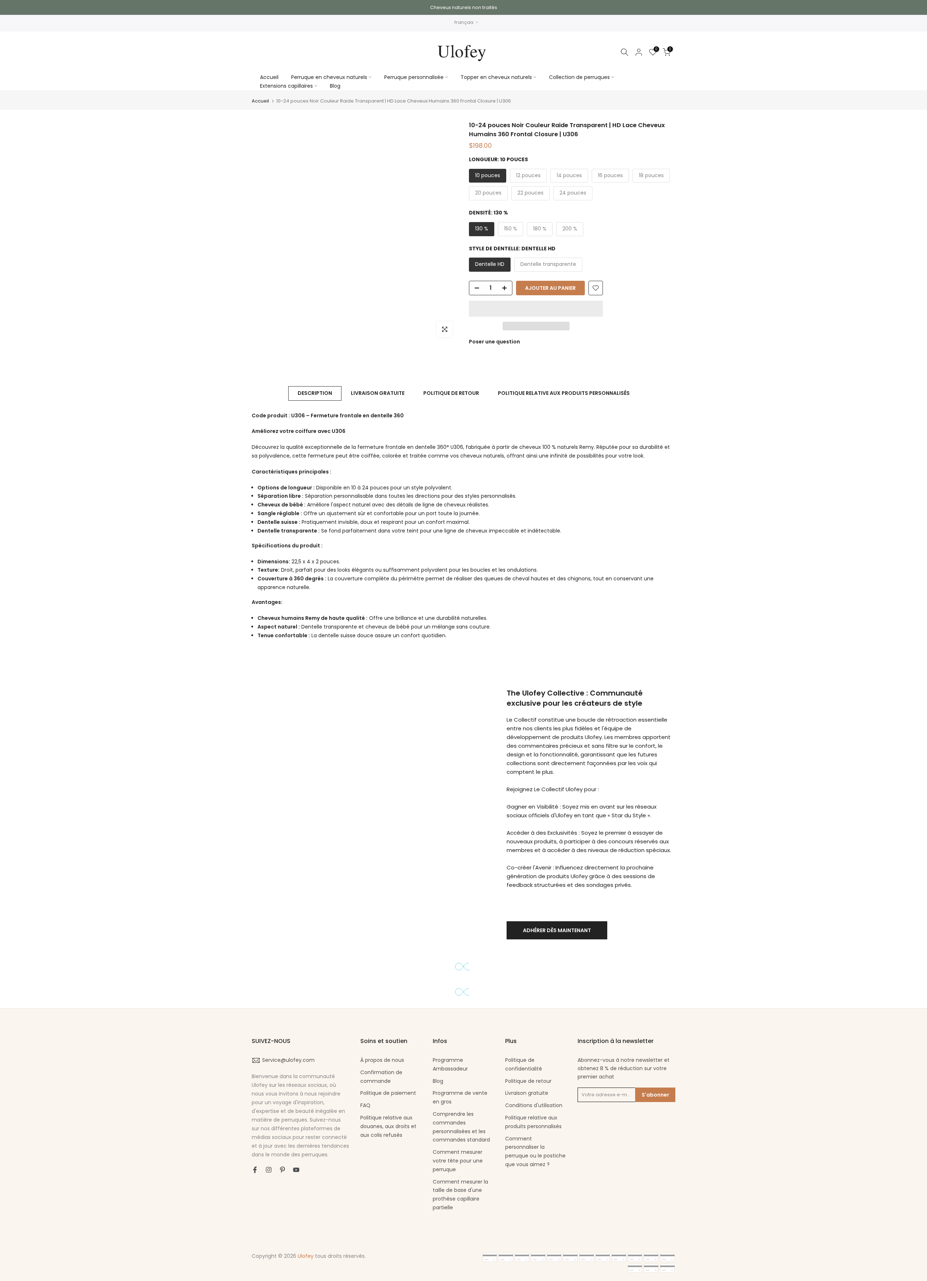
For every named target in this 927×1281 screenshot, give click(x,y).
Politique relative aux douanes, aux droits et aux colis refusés (388, 1126)
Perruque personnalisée (414, 77)
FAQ (365, 1105)
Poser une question (494, 341)
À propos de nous (382, 1060)
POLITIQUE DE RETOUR (451, 393)
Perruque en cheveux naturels (329, 77)
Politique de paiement (388, 1093)
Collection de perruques (579, 77)
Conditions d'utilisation (533, 1105)
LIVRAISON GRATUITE (377, 393)
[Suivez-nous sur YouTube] (296, 1169)
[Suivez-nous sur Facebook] (255, 1169)
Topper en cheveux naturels (496, 77)
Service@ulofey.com (288, 1060)
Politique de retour (528, 1081)
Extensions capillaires (286, 85)
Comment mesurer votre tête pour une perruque (458, 1160)
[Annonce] (463, 7)
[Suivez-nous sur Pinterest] (282, 1169)
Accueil (269, 77)
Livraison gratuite (526, 1093)
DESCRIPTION (315, 393)
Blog (335, 85)
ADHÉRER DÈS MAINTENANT (557, 930)
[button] (536, 309)
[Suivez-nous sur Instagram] (268, 1169)
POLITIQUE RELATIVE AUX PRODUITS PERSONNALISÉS (564, 393)
